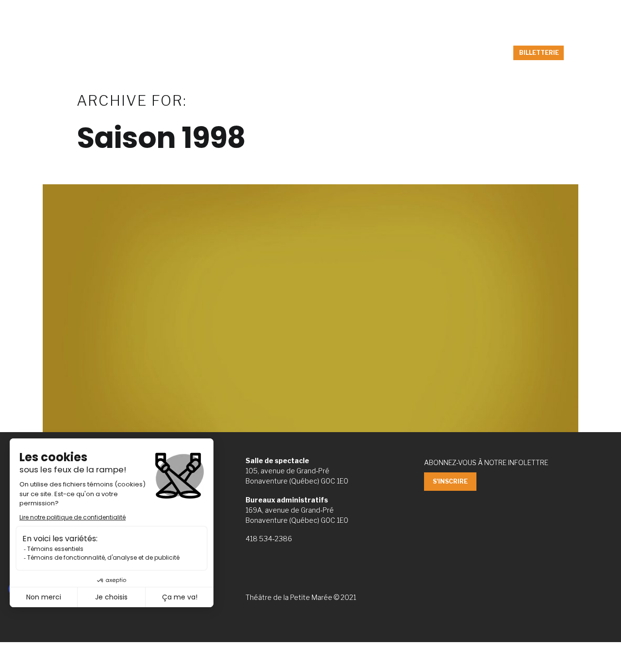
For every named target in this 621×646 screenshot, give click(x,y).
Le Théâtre (481, 52)
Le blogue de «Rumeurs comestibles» (388, 52)
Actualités (197, 52)
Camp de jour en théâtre (270, 52)
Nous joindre (550, 11)
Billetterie (497, 11)
